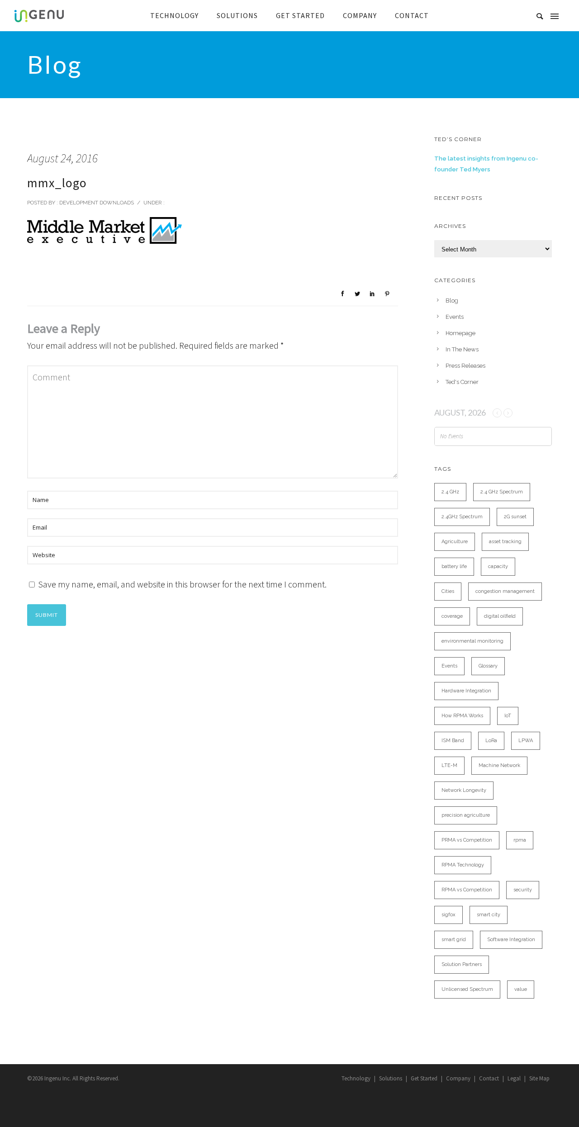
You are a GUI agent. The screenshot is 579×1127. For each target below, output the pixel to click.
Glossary (488, 666)
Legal (514, 1078)
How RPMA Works (462, 716)
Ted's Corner (462, 382)
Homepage (460, 333)
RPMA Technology (462, 865)
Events (455, 316)
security (522, 890)
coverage (452, 616)
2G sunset (515, 517)
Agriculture (454, 542)
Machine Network (499, 765)
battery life (454, 566)
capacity (498, 566)
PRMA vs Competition (466, 840)
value (520, 989)
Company (458, 1078)
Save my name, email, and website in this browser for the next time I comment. (182, 584)
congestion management (505, 591)
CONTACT (412, 15)
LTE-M (449, 765)
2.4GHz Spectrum (462, 517)
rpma (519, 840)
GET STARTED (300, 15)
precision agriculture (465, 815)
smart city (488, 915)
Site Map (539, 1078)
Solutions (390, 1078)
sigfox (448, 915)
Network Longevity (463, 790)
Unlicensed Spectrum (467, 989)
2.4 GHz (450, 492)
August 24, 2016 (62, 158)
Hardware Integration (466, 691)
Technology (356, 1078)
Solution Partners (461, 964)
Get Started (424, 1078)
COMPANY (360, 15)
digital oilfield (500, 616)
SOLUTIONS (237, 15)
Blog (452, 300)
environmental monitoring (472, 641)
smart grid (453, 939)
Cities (447, 591)
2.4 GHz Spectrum (501, 492)
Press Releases (465, 365)
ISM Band (452, 740)
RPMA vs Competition (466, 890)
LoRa (491, 740)
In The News (462, 349)
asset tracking (505, 542)
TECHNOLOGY (174, 15)
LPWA (525, 740)
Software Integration (511, 939)
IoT (507, 716)
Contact (489, 1078)
